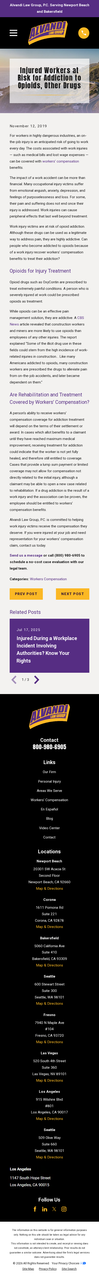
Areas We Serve (49, 791)
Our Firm (49, 772)
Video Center (49, 828)
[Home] (48, 33)
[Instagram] (64, 1209)
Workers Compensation (48, 579)
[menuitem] (28, 1269)
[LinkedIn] (44, 1209)
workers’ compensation (60, 161)
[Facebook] (35, 1209)
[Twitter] (54, 1209)
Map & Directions (49, 888)
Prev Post (26, 594)
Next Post (72, 594)
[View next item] (36, 680)
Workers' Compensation (49, 800)
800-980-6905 (49, 747)
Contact (49, 837)
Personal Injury (49, 781)
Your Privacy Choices (66, 1263)
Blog (49, 818)
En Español (49, 809)
